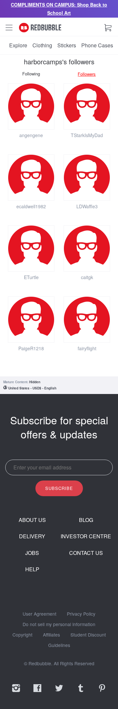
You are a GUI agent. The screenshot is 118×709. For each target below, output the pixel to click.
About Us (32, 520)
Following (31, 74)
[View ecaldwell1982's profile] (31, 177)
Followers (87, 74)
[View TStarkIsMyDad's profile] (87, 106)
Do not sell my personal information (59, 624)
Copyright (22, 635)
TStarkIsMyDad (87, 135)
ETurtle (31, 277)
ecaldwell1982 (31, 206)
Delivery (32, 536)
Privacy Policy (81, 614)
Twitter (59, 692)
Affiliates (51, 635)
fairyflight (87, 348)
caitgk (87, 277)
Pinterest (102, 692)
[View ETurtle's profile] (31, 248)
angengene (31, 135)
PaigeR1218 (31, 348)
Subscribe (59, 488)
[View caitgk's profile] (87, 248)
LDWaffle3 (87, 206)
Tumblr (81, 692)
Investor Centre (86, 536)
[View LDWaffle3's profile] (87, 177)
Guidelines (59, 645)
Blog (86, 520)
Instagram (16, 692)
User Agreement (39, 614)
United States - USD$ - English (32, 388)
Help (32, 569)
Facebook (37, 692)
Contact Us (86, 553)
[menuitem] (18, 45)
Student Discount (88, 635)
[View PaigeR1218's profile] (31, 319)
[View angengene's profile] (31, 106)
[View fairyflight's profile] (87, 319)
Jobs (32, 553)
